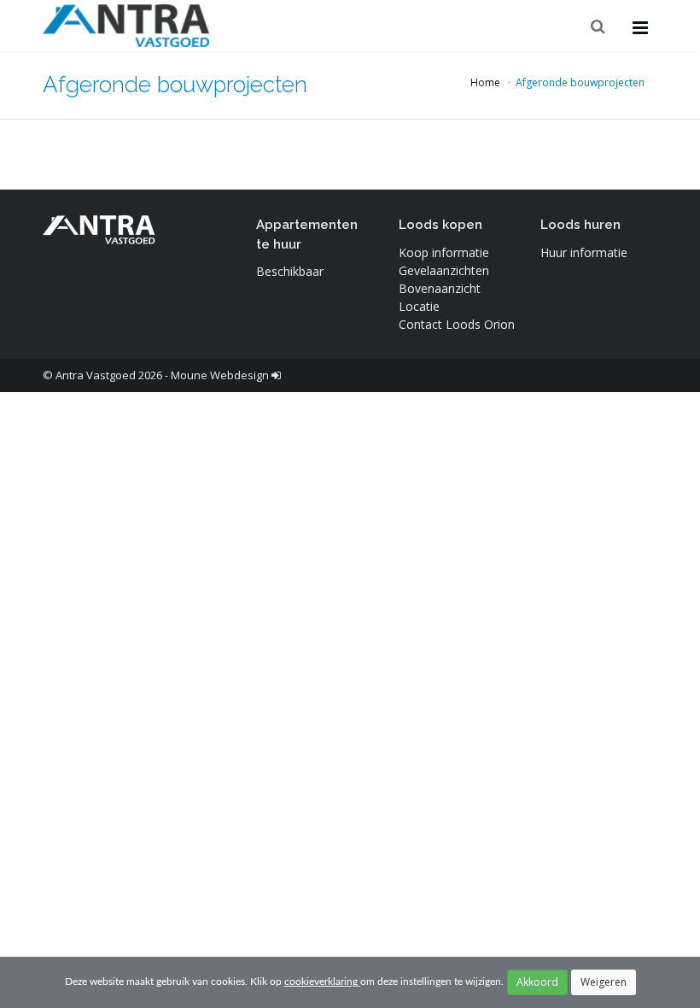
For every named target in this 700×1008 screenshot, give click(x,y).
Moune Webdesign (220, 375)
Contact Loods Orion (457, 324)
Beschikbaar (290, 271)
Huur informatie (583, 252)
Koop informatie (444, 252)
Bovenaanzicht (440, 288)
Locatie (419, 306)
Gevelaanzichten (444, 270)
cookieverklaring (322, 981)
